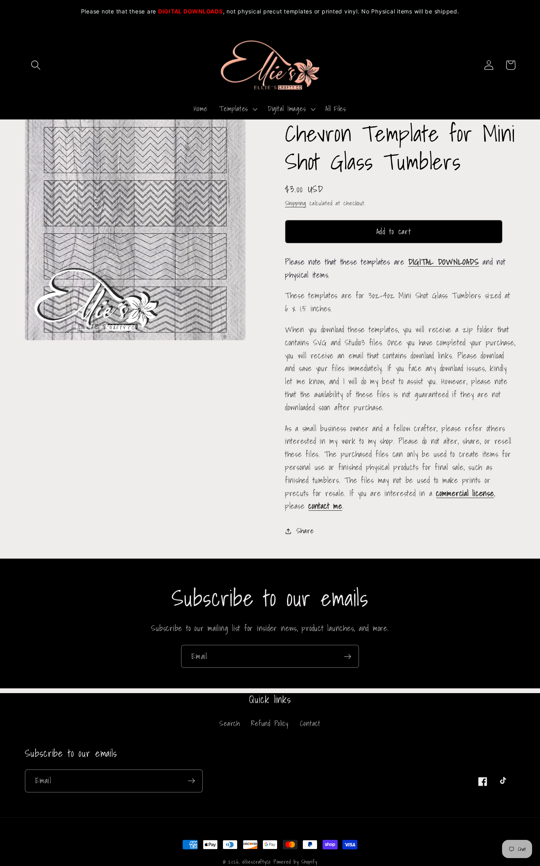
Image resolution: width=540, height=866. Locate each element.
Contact (310, 723)
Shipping (295, 203)
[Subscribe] (348, 656)
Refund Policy (270, 723)
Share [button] (305, 530)
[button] (36, 65)
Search (229, 723)
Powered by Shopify (295, 862)
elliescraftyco (256, 862)
